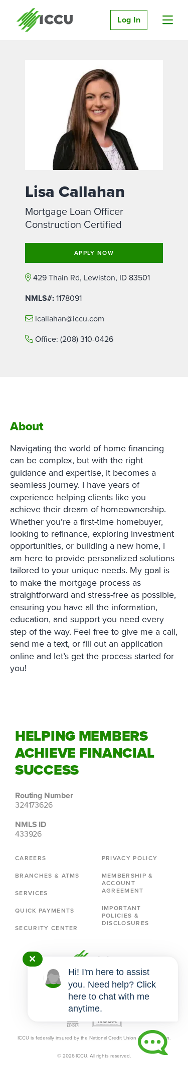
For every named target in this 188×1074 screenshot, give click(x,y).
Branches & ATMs (47, 875)
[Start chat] (153, 1042)
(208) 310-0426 (86, 339)
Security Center (46, 928)
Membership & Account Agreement (127, 883)
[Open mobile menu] (167, 20)
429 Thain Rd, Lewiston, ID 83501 (91, 277)
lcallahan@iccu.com (69, 318)
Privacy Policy (129, 858)
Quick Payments (44, 910)
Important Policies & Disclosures (125, 916)
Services (31, 893)
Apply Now (94, 252)
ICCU (45, 19)
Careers (30, 858)
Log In (128, 19)
